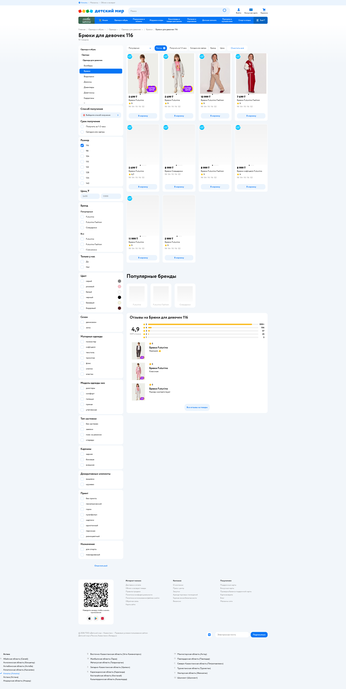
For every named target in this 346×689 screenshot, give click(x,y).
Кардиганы (89, 98)
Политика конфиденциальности (139, 595)
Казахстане (102, 636)
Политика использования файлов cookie (142, 598)
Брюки (149, 29)
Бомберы (88, 65)
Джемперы (89, 87)
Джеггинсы (89, 92)
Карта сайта (130, 604)
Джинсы (88, 82)
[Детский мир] (101, 11)
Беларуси (113, 636)
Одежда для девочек (131, 29)
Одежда (112, 29)
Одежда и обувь (96, 29)
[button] (261, 20)
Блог (222, 598)
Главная (81, 29)
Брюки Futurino (158, 347)
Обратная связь (132, 601)
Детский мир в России (87, 636)
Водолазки (89, 76)
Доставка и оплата (133, 585)
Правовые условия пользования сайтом (131, 633)
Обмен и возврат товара (136, 588)
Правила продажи (133, 591)
